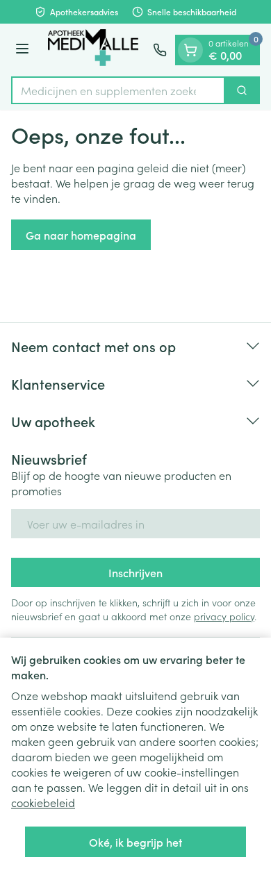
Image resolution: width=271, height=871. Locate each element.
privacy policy (224, 616)
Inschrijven (135, 572)
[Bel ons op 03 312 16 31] (160, 50)
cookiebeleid (43, 802)
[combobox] (118, 90)
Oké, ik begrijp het (135, 841)
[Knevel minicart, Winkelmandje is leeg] (190, 50)
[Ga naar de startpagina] (93, 50)
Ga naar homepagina (81, 234)
